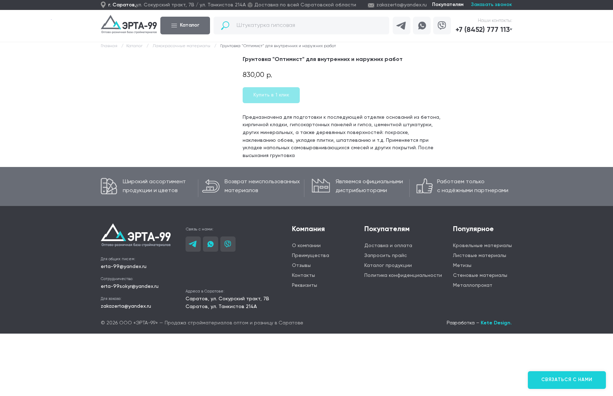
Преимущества (310, 255)
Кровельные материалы (482, 245)
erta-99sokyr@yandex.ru (130, 286)
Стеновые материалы (480, 275)
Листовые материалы (479, 255)
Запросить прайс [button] (385, 255)
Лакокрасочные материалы (181, 46)
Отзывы (301, 265)
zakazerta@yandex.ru (401, 4)
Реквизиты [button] (304, 285)
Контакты (303, 275)
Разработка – (479, 322)
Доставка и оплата (388, 245)
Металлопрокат (472, 285)
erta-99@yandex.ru (124, 266)
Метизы (462, 265)
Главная (109, 46)
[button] (485, 30)
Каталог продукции (388, 265)
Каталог (134, 46)
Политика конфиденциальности (403, 275)
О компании (306, 245)
